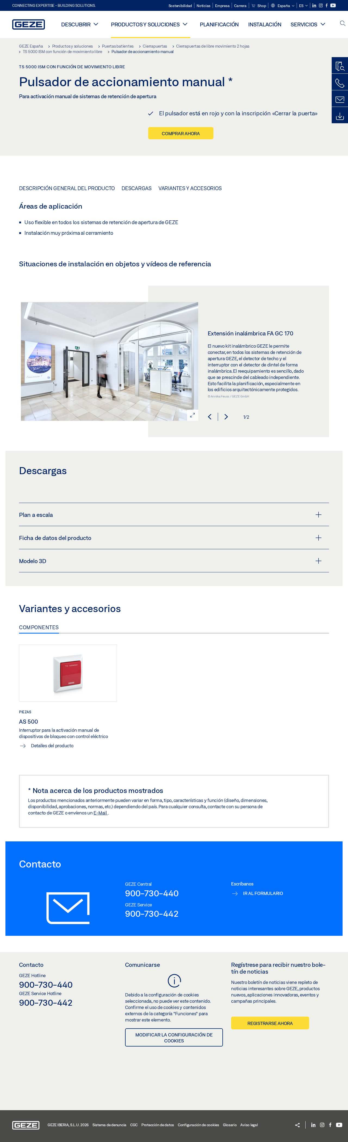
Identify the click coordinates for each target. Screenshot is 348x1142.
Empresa (222, 6)
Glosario (230, 1125)
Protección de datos (157, 1125)
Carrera (240, 6)
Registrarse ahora (270, 1023)
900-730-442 (151, 913)
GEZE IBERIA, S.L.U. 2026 (68, 1125)
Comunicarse (142, 964)
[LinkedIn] (314, 5)
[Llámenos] (340, 83)
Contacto (31, 964)
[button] (282, 6)
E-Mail (101, 812)
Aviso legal (248, 1125)
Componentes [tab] (39, 627)
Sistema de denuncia (109, 1125)
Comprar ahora (181, 133)
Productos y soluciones (145, 24)
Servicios (304, 24)
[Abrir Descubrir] (96, 24)
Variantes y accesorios (190, 188)
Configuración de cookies (198, 1125)
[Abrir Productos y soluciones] (184, 24)
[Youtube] (333, 5)
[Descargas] (340, 116)
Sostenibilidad (180, 6)
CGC (134, 1125)
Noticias (203, 6)
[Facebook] (327, 5)
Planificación (219, 24)
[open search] (343, 23)
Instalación (264, 24)
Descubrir (76, 24)
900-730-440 (151, 893)
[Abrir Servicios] (322, 24)
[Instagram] (321, 5)
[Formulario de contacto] (340, 99)
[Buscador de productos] (340, 66)
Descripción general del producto (67, 188)
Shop (261, 6)
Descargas (137, 188)
